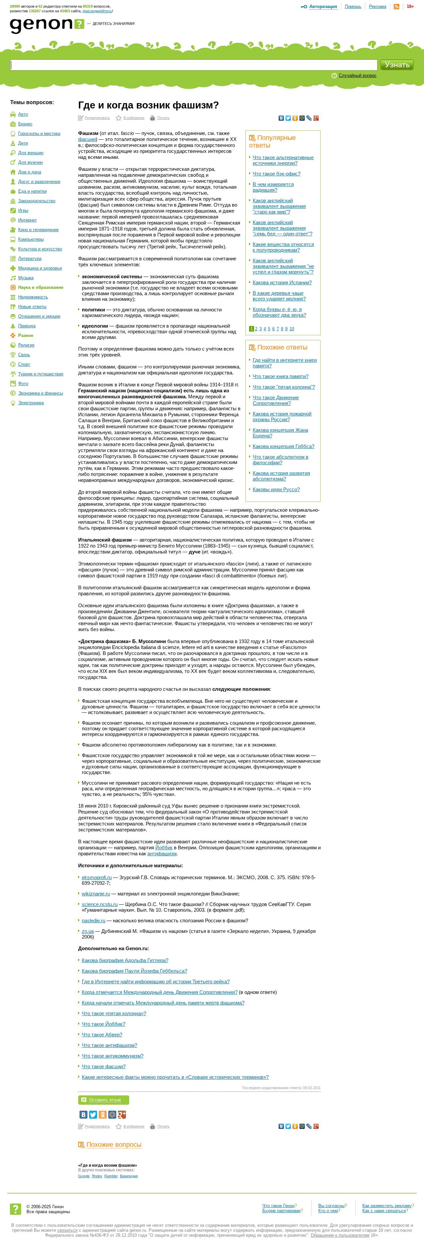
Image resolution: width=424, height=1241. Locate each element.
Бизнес (25, 123)
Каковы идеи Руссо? (276, 489)
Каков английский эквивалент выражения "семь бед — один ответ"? (282, 228)
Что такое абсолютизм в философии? (280, 459)
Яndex (97, 1176)
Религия (26, 345)
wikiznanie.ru (96, 893)
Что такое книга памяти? (280, 376)
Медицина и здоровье (40, 268)
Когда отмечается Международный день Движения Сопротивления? (160, 992)
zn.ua (88, 931)
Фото (23, 383)
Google (84, 1176)
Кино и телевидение (38, 229)
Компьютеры (31, 239)
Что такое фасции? (104, 1066)
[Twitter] (288, 118)
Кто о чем (328, 1210)
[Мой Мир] (302, 118)
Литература (29, 258)
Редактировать (97, 118)
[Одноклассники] (295, 118)
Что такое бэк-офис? (276, 173)
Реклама (377, 6)
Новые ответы (32, 306)
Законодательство (36, 200)
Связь (24, 354)
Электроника (31, 402)
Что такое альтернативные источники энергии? (283, 160)
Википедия (129, 1176)
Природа (26, 325)
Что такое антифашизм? (109, 1045)
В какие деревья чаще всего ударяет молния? (279, 295)
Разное (25, 335)
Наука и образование (40, 287)
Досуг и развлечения (39, 181)
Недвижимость (33, 296)
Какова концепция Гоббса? (283, 446)
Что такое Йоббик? (103, 1024)
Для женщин (30, 152)
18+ (410, 6)
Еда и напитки (32, 191)
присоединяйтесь (97, 11)
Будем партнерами (281, 1210)
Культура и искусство (40, 248)
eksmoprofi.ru (97, 877)
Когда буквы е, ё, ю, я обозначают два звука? (279, 312)
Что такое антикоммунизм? (112, 1056)
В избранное (134, 118)
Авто (23, 114)
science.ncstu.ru (100, 904)
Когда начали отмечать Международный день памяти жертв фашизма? (163, 1003)
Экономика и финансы (40, 393)
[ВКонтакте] (281, 118)
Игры (23, 210)
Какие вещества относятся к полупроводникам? (283, 247)
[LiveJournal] (309, 118)
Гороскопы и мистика (39, 133)
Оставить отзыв (105, 1099)
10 (292, 328)
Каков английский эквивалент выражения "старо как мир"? (279, 206)
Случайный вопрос (358, 75)
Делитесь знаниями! (114, 24)
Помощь (353, 6)
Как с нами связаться (384, 1210)
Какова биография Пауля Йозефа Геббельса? (134, 971)
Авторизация (323, 6)
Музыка (25, 277)
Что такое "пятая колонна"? (284, 387)
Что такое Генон (278, 1205)
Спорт (24, 364)
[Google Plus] (316, 118)
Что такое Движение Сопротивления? (276, 400)
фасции (87, 139)
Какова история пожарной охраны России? (282, 416)
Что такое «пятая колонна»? (114, 1013)
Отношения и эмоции (39, 316)
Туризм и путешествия (40, 373)
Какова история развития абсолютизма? (281, 476)
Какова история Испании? (282, 282)
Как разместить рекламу (387, 1205)
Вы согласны (331, 1205)
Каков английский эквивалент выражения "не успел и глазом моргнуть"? (283, 266)
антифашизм (162, 853)
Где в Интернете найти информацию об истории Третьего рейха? (156, 981)
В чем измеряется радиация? (273, 187)
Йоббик (164, 847)
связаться (67, 1230)
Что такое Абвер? (102, 1034)
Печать (163, 118)
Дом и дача (29, 171)
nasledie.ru (93, 920)
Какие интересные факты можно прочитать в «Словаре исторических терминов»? (175, 1077)
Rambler (111, 1176)
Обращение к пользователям (340, 1235)
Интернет (27, 220)
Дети (23, 143)
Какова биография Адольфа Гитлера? (125, 960)
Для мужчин (30, 162)
